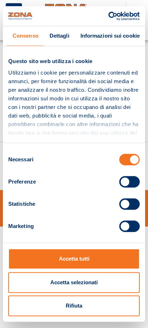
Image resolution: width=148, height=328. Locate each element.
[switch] (129, 181)
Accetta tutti (74, 259)
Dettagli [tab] (59, 36)
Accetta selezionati (74, 282)
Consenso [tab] (25, 36)
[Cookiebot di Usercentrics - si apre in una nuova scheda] (108, 16)
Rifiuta (74, 306)
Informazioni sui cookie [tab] (110, 36)
